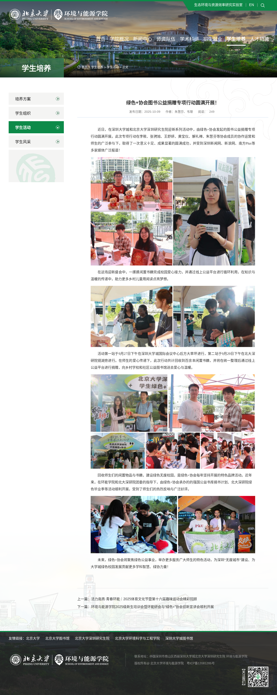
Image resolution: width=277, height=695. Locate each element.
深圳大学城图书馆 (179, 638)
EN (251, 5)
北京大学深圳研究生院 (92, 638)
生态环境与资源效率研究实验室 (218, 5)
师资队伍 (166, 39)
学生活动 (113, 67)
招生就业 (212, 39)
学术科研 (189, 39)
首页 (100, 39)
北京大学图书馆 (57, 638)
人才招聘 (259, 39)
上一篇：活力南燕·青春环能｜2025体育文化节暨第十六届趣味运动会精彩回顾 (137, 599)
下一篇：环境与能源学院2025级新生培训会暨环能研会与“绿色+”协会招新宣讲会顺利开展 (145, 607)
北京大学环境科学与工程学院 (137, 638)
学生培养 (236, 39)
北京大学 (33, 638)
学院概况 (119, 39)
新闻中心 (142, 39)
